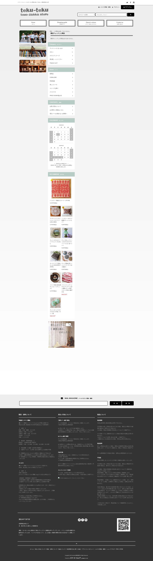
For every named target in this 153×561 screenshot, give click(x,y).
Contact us (119, 23)
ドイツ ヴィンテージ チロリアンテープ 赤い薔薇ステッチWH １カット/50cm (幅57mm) (67, 288)
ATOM (121, 549)
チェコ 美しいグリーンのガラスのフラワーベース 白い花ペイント (67, 242)
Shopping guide (62, 23)
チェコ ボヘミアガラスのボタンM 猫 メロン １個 (55, 311)
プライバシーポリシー (88, 549)
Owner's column (91, 23)
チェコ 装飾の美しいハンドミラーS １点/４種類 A (67, 265)
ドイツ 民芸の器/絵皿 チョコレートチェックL (55, 286)
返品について (61, 549)
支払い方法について (40, 549)
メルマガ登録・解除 (105, 7)
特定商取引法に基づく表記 (74, 549)
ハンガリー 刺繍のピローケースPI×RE (60, 200)
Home (33, 23)
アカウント (117, 7)
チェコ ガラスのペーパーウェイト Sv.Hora (55, 241)
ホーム (31, 549)
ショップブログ (111, 549)
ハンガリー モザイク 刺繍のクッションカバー (67, 220)
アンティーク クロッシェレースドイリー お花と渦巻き (55, 220)
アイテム (129, 7)
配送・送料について (52, 549)
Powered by (67, 558)
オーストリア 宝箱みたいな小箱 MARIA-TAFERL (55, 265)
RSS (117, 549)
